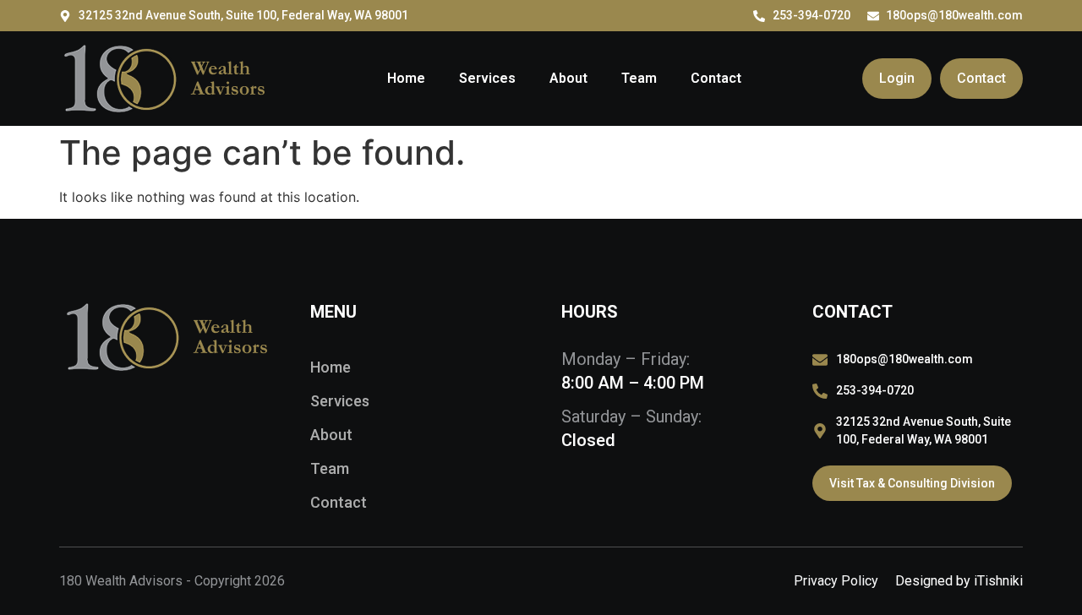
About (568, 78)
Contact (716, 78)
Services (487, 78)
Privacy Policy (836, 581)
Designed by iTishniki (959, 581)
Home (406, 78)
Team (639, 78)
